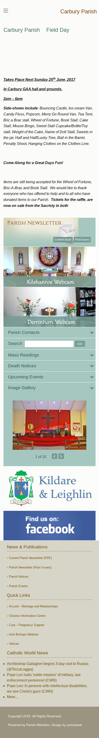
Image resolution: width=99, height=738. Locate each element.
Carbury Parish (78, 11)
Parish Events (18, 586)
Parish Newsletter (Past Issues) (30, 567)
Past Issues (82, 239)
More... (12, 697)
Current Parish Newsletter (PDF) (30, 557)
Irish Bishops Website (23, 634)
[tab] (49, 332)
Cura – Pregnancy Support (26, 624)
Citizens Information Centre (27, 615)
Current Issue (63, 239)
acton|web (74, 725)
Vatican (14, 643)
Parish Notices (19, 576)
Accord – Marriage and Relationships (33, 606)
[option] (49, 425)
